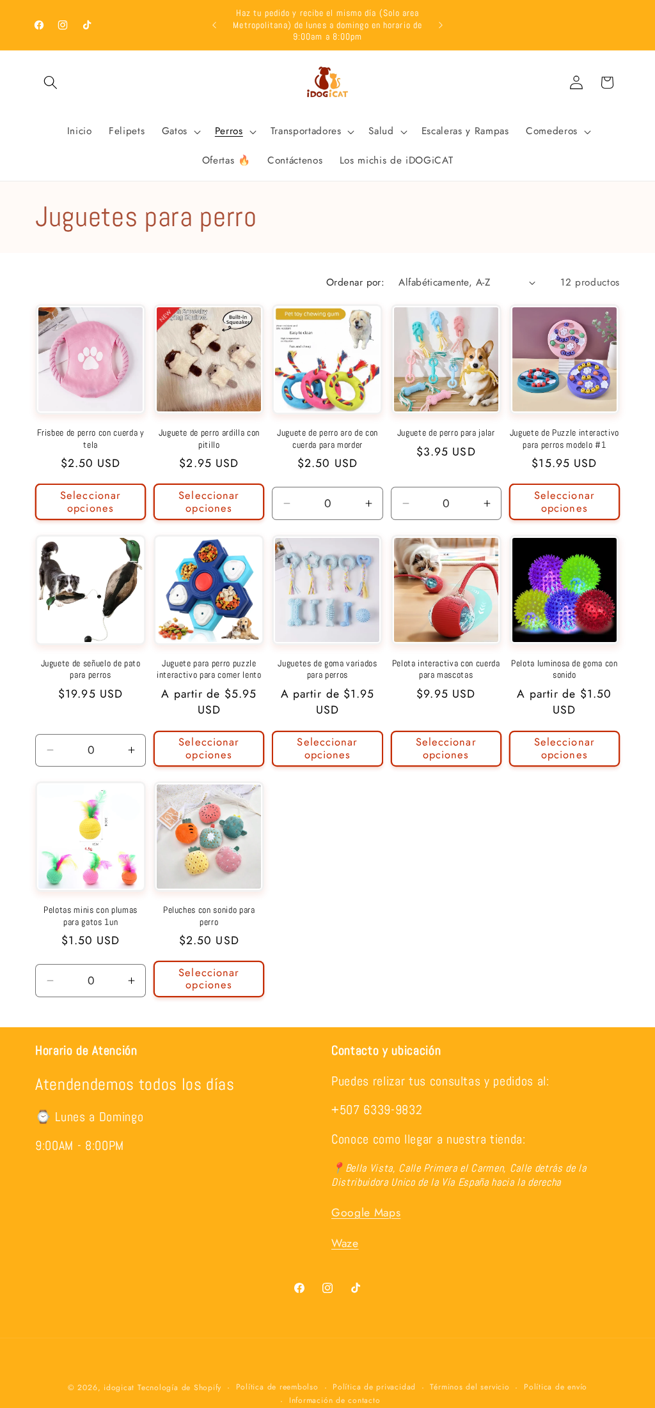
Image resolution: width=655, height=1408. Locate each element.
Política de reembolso (277, 1387)
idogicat (119, 1387)
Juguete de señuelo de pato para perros (91, 669)
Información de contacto (335, 1400)
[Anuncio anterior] (214, 24)
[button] (50, 82)
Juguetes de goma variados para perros (327, 669)
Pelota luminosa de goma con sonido (564, 669)
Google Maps (365, 1212)
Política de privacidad (374, 1387)
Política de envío (555, 1387)
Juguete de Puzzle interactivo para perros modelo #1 (564, 438)
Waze (345, 1243)
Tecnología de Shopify (179, 1387)
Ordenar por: (355, 282)
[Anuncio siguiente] (441, 24)
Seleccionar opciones (90, 501)
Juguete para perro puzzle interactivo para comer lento (209, 669)
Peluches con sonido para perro (209, 916)
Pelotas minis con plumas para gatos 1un (90, 916)
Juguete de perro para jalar (446, 432)
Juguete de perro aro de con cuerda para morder (327, 438)
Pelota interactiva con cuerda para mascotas (446, 669)
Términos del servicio (469, 1387)
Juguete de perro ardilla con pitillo (209, 438)
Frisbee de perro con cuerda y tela (91, 438)
